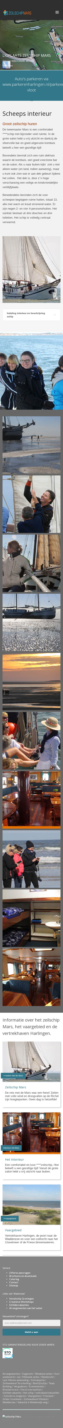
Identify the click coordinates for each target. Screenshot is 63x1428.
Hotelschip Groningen (21, 1298)
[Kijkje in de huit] (31, 918)
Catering (14, 1279)
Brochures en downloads (23, 1275)
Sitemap (13, 1285)
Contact (13, 1282)
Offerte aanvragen (19, 1272)
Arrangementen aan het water (26, 1308)
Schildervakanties (19, 1304)
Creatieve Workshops (21, 1301)
